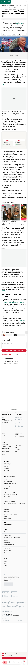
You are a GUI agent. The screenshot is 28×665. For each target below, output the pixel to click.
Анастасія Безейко (8, 16)
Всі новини (6, 461)
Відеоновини (6, 468)
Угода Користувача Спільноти (19, 434)
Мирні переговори (8, 481)
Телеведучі (4, 442)
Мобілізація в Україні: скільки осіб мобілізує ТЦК (14, 503)
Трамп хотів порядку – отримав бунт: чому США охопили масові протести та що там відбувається (13, 113)
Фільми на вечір (7, 527)
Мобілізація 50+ (7, 496)
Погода (5, 472)
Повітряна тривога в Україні (10, 483)
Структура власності (19, 445)
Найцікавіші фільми (8, 524)
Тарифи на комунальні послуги (10, 514)
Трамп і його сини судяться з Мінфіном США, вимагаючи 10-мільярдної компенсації (21, 5)
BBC (4, 84)
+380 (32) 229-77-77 (9, 614)
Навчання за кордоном (9, 544)
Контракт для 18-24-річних (9, 499)
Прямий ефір (6, 466)
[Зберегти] (24, 34)
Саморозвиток (7, 542)
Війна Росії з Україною (9, 476)
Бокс (5, 560)
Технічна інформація (19, 438)
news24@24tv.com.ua (6, 414)
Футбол (5, 561)
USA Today (4, 291)
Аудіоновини (6, 470)
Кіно (5, 522)
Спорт (5, 558)
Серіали (5, 531)
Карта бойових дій (8, 479)
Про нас (3, 433)
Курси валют (6, 511)
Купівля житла (7, 552)
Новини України (7, 465)
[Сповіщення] (26, 2)
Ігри (16, 451)
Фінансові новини (8, 513)
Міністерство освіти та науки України (12, 537)
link (15, 419)
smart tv (5, 596)
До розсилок (8, 584)
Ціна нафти (6, 509)
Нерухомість (7, 548)
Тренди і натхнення (8, 553)
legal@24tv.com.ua (16, 615)
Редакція (3, 435)
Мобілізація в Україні (9, 493)
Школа (5, 539)
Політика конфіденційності (7, 448)
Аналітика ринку (7, 550)
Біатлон (5, 565)
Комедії (5, 529)
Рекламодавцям (5, 444)
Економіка (3, 5)
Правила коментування (19, 436)
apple (14, 593)
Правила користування (6, 446)
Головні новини (7, 463)
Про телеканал (5, 440)
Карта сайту (17, 449)
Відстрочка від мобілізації (9, 501)
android (5, 593)
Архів (16, 447)
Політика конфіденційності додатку (7, 454)
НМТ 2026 (6, 540)
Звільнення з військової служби (10, 494)
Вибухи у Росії (7, 486)
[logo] (8, 2)
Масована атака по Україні (9, 485)
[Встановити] (14, 656)
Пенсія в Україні (7, 518)
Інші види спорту (7, 567)
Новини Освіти (7, 535)
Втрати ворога (7, 488)
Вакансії (16, 443)
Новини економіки (11, 5)
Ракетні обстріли (7, 478)
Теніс (5, 563)
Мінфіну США (19, 23)
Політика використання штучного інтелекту (6, 451)
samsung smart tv (14, 596)
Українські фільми (8, 526)
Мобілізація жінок (7, 498)
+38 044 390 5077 (18, 414)
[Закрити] (26, 654)
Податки (5, 516)
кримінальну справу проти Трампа (13, 302)
